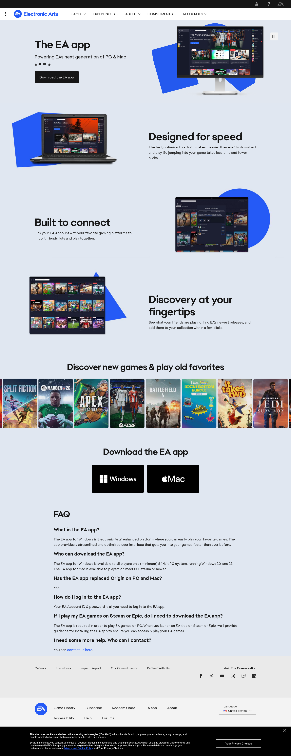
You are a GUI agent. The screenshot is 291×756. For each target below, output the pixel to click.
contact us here (79, 649)
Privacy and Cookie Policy (78, 748)
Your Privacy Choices (238, 743)
